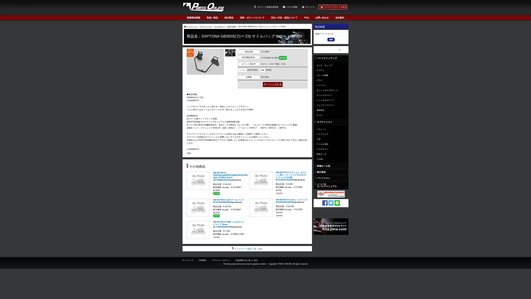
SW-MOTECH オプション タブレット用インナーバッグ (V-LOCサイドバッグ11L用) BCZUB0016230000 (291, 176)
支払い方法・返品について (284, 17)
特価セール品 (323, 166)
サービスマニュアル (327, 185)
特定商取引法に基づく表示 (247, 260)
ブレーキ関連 (322, 75)
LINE (337, 203)
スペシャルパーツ (324, 95)
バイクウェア (322, 134)
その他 (319, 159)
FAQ (306, 17)
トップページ (192, 27)
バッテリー (321, 85)
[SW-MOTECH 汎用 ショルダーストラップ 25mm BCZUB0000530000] (198, 238)
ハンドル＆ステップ (325, 100)
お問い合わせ (322, 17)
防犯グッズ (321, 154)
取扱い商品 (212, 17)
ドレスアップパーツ (325, 105)
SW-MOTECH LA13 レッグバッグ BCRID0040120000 (291, 201)
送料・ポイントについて (252, 17)
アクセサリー (219, 27)
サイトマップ (188, 260)
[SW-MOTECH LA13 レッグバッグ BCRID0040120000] (261, 216)
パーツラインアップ (327, 58)
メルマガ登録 (291, 7)
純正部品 (229, 17)
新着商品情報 (193, 17)
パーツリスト (323, 178)
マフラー (320, 70)
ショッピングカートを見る (334, 7)
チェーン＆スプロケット (327, 90)
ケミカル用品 (322, 144)
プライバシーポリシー (221, 260)
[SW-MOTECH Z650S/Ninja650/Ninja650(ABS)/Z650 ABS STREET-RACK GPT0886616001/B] (198, 189)
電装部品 (320, 110)
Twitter (331, 203)
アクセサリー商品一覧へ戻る (248, 249)
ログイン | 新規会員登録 (267, 7)
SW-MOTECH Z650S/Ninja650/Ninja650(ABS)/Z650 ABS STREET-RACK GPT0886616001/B (230, 176)
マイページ (310, 7)
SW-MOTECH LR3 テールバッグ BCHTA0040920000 (228, 201)
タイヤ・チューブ (324, 65)
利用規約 (202, 260)
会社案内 (339, 17)
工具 (319, 139)
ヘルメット (321, 129)
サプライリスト (206, 27)
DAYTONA (231, 27)
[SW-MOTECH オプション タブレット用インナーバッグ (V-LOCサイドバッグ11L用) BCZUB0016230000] (261, 189)
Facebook (325, 203)
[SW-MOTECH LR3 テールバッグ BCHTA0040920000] (198, 216)
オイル (319, 115)
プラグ (319, 80)
